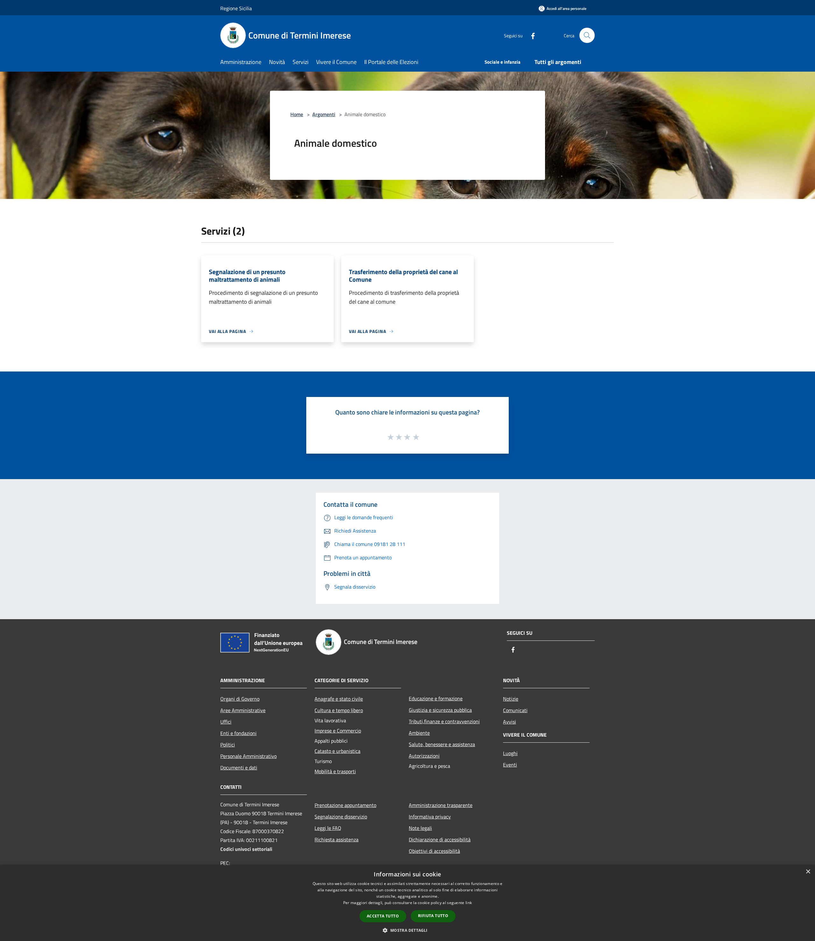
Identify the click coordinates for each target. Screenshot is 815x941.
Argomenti (323, 114)
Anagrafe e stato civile (339, 699)
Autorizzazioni (424, 756)
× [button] (807, 871)
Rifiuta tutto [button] (433, 915)
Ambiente (419, 733)
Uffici (225, 721)
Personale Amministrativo (248, 756)
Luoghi (510, 753)
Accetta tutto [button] (383, 916)
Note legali (420, 828)
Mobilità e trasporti (335, 771)
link (468, 902)
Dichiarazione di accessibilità (440, 839)
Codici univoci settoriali (246, 849)
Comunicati (515, 710)
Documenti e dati (238, 767)
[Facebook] (530, 35)
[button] (407, 930)
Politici (227, 744)
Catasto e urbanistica (337, 751)
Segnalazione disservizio (341, 816)
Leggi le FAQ (328, 828)
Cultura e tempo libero (339, 710)
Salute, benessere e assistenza (442, 744)
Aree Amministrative (243, 710)
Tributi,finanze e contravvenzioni (444, 721)
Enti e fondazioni (238, 733)
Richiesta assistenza (336, 839)
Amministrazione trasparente (440, 805)
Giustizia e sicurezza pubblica (440, 710)
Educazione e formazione (436, 698)
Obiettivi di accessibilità (434, 851)
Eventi (510, 764)
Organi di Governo (239, 699)
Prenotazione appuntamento (345, 805)
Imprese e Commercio (338, 730)
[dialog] (407, 903)
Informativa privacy (430, 816)
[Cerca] (587, 35)
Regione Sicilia (236, 8)
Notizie (510, 699)
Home (296, 114)
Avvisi (509, 721)
